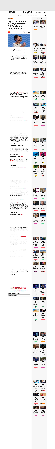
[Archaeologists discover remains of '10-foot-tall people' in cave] (43, 140)
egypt (35, 319)
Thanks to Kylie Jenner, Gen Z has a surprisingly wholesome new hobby (36, 220)
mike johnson (42, 319)
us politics (36, 149)
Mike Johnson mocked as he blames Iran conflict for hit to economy (35, 122)
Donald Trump (35, 77)
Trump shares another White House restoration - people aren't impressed (36, 110)
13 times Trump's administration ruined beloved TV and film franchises (36, 256)
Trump (21, 15)
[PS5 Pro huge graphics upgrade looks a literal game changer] (43, 430)
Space (35, 306)
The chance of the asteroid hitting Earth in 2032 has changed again (36, 303)
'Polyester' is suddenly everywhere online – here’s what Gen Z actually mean (43, 159)
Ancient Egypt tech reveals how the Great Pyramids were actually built (36, 97)
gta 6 (42, 29)
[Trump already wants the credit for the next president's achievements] (36, 57)
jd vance (43, 175)
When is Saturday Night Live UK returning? (42, 412)
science (43, 198)
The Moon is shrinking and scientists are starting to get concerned (43, 220)
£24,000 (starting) (23, 167)
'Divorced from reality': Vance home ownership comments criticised (42, 172)
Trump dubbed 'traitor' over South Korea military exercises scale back (36, 400)
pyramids (43, 259)
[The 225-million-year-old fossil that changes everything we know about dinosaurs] (43, 190)
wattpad (36, 52)
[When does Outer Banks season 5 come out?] (43, 117)
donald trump (42, 52)
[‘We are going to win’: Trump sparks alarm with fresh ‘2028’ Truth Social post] (43, 263)
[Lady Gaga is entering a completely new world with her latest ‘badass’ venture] (36, 190)
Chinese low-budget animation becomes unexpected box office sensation (35, 172)
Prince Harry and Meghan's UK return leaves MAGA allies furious (36, 26)
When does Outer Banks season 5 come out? (42, 122)
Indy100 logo (27, 12)
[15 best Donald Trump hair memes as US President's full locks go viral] (43, 286)
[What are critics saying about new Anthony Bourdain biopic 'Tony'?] (36, 407)
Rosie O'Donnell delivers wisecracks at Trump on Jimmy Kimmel (35, 244)
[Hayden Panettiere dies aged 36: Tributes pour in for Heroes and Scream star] (43, 394)
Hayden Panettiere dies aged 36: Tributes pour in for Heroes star (43, 399)
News (13, 15)
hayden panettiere (43, 403)
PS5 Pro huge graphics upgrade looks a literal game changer (43, 435)
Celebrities (35, 15)
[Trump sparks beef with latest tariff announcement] (43, 203)
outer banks (35, 271)
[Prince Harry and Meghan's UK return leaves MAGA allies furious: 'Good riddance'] (36, 21)
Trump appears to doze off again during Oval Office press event (43, 62)
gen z (43, 162)
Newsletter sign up (40, 12)
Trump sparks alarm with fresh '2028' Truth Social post (43, 268)
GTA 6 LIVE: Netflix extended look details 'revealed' (35, 291)
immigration (13, 295)
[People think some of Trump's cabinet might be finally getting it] (36, 430)
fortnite (43, 112)
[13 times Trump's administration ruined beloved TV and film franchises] (36, 251)
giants (43, 149)
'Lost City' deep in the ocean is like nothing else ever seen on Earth (35, 339)
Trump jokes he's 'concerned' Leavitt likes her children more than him (43, 49)
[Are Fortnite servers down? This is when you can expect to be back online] (43, 104)
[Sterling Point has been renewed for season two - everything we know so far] (43, 359)
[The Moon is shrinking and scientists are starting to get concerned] (43, 215)
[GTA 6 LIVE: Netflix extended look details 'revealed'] (36, 286)
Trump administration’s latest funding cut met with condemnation (43, 75)
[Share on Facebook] (27, 32)
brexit (11, 18)
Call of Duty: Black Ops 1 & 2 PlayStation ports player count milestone (43, 351)
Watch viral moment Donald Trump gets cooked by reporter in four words (35, 146)
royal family (35, 29)
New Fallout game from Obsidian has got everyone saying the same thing (36, 351)
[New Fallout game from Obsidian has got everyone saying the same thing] (36, 346)
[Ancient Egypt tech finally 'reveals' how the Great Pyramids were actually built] (36, 92)
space (43, 306)
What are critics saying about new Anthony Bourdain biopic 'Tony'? (35, 412)
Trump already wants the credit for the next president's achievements (35, 62)
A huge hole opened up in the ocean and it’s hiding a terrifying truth (35, 159)
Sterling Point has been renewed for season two (43, 364)
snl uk (43, 415)
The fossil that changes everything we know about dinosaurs (43, 195)
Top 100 (10, 15)
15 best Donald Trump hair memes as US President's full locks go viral (43, 291)
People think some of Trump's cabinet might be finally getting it (36, 435)
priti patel (9, 295)
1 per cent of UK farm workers (17, 202)
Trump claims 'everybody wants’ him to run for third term (35, 364)
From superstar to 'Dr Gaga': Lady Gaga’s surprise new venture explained (35, 195)
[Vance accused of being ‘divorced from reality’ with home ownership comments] (43, 166)
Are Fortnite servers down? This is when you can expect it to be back (43, 110)
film (35, 175)
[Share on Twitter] (28, 32)
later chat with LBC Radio (20, 92)
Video (39, 15)
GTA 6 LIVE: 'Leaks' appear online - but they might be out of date (43, 26)
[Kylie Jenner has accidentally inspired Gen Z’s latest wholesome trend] (36, 215)
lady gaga (36, 198)
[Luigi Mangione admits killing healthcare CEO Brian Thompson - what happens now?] (43, 334)
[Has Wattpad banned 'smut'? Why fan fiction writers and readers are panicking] (36, 44)
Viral (31, 15)
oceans (36, 162)
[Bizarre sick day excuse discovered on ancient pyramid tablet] (43, 251)
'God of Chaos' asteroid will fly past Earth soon (43, 97)
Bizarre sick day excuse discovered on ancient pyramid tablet (43, 256)
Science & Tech (26, 15)
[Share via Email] (29, 32)
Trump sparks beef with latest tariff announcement (43, 208)
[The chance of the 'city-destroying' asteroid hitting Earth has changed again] (36, 298)
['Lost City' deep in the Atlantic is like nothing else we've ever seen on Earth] (36, 334)
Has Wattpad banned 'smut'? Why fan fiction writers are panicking (35, 50)
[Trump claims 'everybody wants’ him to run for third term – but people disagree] (36, 359)
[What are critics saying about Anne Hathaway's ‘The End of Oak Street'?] (36, 442)
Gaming (17, 15)
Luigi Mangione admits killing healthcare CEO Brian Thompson (42, 339)
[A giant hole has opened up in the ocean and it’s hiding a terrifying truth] (36, 153)
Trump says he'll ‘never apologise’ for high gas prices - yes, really (36, 74)
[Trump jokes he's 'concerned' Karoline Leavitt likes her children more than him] (43, 44)
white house (35, 259)
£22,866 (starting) (23, 236)
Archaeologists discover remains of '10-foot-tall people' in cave (43, 145)
